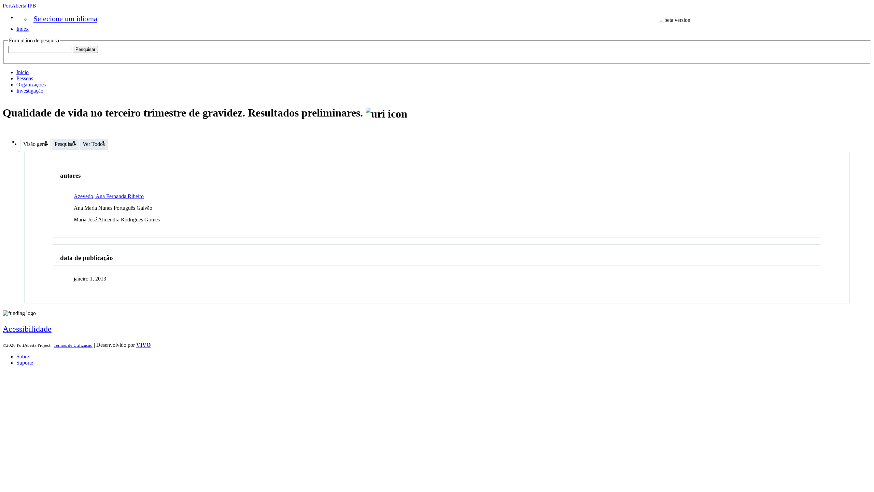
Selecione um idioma (65, 18)
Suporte (24, 363)
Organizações (31, 84)
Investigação (29, 91)
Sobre (22, 356)
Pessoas (24, 78)
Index (22, 29)
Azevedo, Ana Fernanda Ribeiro (109, 196)
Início (22, 72)
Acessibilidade (27, 329)
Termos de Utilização (73, 345)
